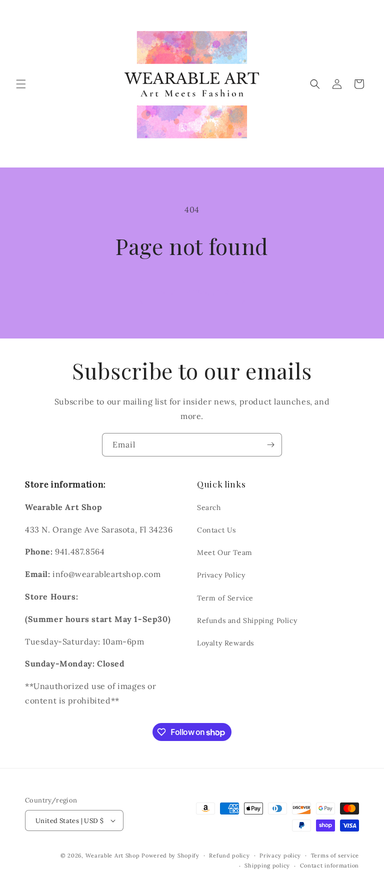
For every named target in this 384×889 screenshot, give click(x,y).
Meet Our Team (224, 552)
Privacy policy (280, 855)
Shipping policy (267, 865)
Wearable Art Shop (113, 855)
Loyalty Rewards (225, 643)
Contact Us (216, 530)
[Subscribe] (271, 444)
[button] (21, 84)
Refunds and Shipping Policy (247, 620)
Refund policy (229, 855)
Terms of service (335, 855)
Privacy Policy (221, 575)
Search (209, 507)
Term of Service (225, 598)
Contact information (329, 865)
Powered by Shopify (171, 855)
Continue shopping (192, 291)
